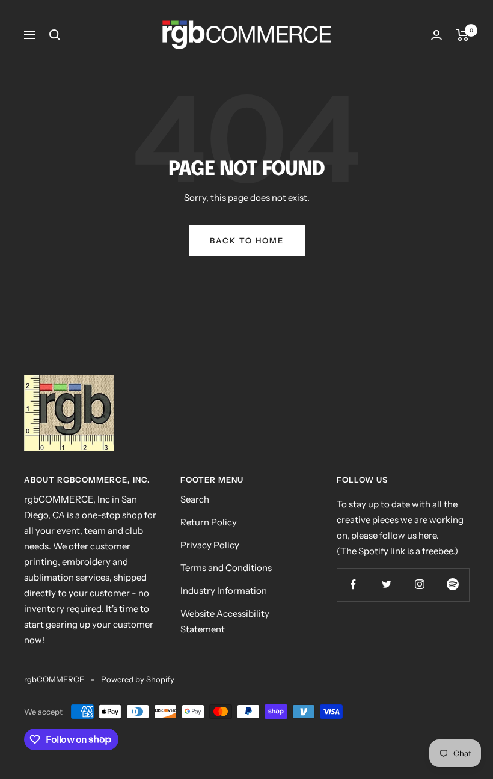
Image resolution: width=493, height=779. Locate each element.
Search (194, 499)
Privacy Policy (209, 545)
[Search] (54, 34)
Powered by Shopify (137, 679)
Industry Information (223, 590)
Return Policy (208, 522)
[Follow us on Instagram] (419, 584)
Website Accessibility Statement (224, 621)
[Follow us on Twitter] (386, 584)
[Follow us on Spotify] (452, 584)
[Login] (436, 35)
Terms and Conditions (226, 567)
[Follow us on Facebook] (353, 584)
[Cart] (462, 35)
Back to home (247, 240)
